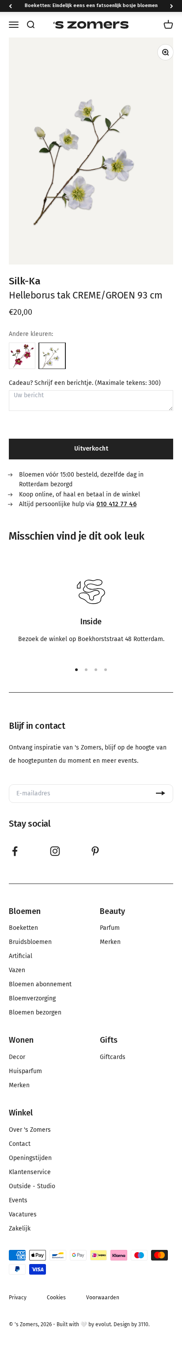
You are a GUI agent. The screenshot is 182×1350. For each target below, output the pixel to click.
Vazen (17, 970)
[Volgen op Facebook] (15, 851)
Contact (19, 1144)
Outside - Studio (32, 1186)
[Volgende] (171, 6)
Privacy (18, 1297)
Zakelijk (19, 1228)
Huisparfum (25, 1071)
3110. (144, 1324)
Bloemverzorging (32, 998)
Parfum (110, 928)
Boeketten (23, 928)
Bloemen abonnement (40, 984)
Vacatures (23, 1214)
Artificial (20, 956)
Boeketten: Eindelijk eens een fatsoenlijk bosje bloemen (91, 5)
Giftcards (112, 1057)
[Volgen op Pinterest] (95, 851)
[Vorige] (10, 6)
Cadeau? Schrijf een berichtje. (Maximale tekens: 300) (85, 383)
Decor (17, 1057)
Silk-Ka (25, 281)
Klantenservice (30, 1172)
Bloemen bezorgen (35, 1012)
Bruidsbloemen (30, 942)
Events (18, 1200)
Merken (110, 942)
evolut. (103, 1324)
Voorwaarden (102, 1297)
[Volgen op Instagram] (55, 851)
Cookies (56, 1297)
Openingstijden (30, 1158)
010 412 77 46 (116, 504)
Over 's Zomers (30, 1130)
